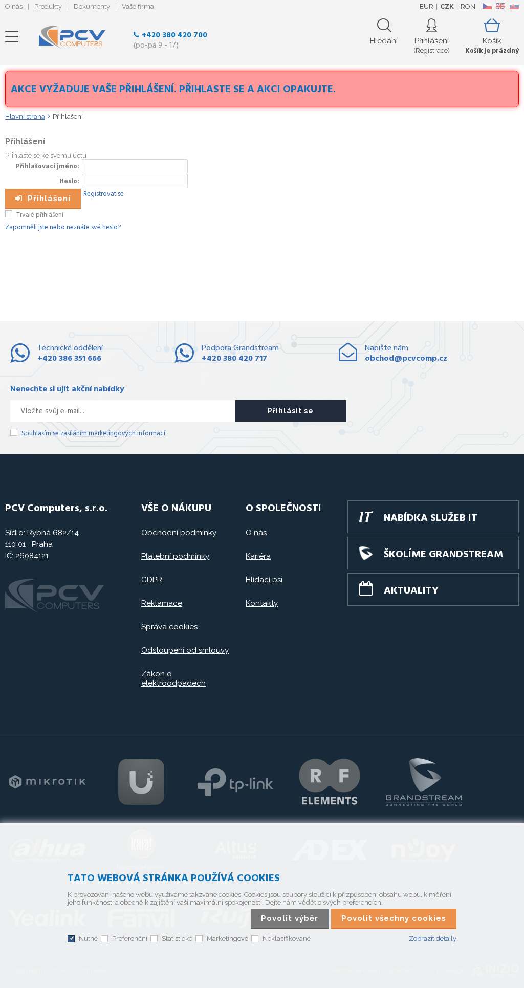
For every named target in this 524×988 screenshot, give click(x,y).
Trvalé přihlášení (39, 215)
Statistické (177, 938)
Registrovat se (103, 194)
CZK (447, 6)
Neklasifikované (287, 938)
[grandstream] (423, 781)
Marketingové (227, 938)
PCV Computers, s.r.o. (72, 36)
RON (468, 6)
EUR (426, 6)
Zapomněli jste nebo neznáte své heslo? (63, 227)
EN (500, 6)
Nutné (88, 938)
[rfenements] (329, 781)
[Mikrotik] (47, 781)
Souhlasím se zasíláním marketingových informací (93, 433)
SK (514, 6)
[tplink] (235, 781)
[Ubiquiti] (141, 781)
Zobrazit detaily (432, 938)
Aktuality (411, 591)
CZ (487, 6)
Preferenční (129, 938)
